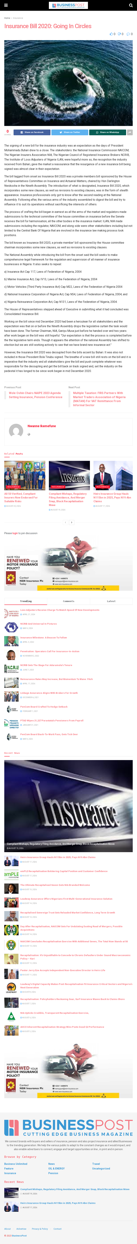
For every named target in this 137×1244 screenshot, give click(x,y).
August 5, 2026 (29, 1031)
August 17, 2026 (102, 506)
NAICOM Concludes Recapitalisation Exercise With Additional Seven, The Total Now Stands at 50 (74, 941)
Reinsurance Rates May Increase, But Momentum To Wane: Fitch (56, 679)
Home (7, 18)
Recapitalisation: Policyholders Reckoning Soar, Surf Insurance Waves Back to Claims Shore (72, 999)
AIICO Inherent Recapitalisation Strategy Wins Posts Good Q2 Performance (62, 1027)
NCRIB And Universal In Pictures (38, 623)
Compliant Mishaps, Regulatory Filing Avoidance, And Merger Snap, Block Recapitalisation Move (60, 843)
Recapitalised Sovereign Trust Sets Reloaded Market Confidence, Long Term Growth (67, 912)
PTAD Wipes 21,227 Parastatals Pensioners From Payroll (51, 720)
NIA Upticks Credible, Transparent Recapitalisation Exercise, (54, 1013)
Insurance (18, 18)
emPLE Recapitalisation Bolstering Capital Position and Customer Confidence (64, 871)
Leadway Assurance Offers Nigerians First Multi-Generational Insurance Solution (66, 898)
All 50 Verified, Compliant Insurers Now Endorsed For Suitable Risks (21, 497)
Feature (8, 1168)
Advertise (21, 1229)
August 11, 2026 (29, 975)
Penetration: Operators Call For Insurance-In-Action (49, 651)
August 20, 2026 (13, 506)
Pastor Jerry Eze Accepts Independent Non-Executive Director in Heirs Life (62, 970)
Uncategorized (101, 1168)
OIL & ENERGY (56, 1168)
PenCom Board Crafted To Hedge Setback (43, 706)
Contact (58, 1229)
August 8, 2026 (29, 992)
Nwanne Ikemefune (42, 426)
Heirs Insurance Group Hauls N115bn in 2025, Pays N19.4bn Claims (112, 497)
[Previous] (65, 522)
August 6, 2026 (29, 1018)
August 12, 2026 (29, 963)
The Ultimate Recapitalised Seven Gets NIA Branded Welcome (55, 885)
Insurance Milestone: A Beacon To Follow (43, 637)
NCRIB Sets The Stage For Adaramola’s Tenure (46, 665)
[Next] (71, 522)
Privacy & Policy (40, 1229)
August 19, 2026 (57, 510)
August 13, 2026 (29, 946)
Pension (53, 1173)
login (15, 533)
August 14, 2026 (29, 903)
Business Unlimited (15, 1163)
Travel (96, 1163)
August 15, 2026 (29, 889)
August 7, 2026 (29, 1004)
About (7, 1229)
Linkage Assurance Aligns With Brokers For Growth (49, 693)
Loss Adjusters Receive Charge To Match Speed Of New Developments (59, 610)
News (51, 1163)
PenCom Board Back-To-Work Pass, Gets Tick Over (49, 734)
